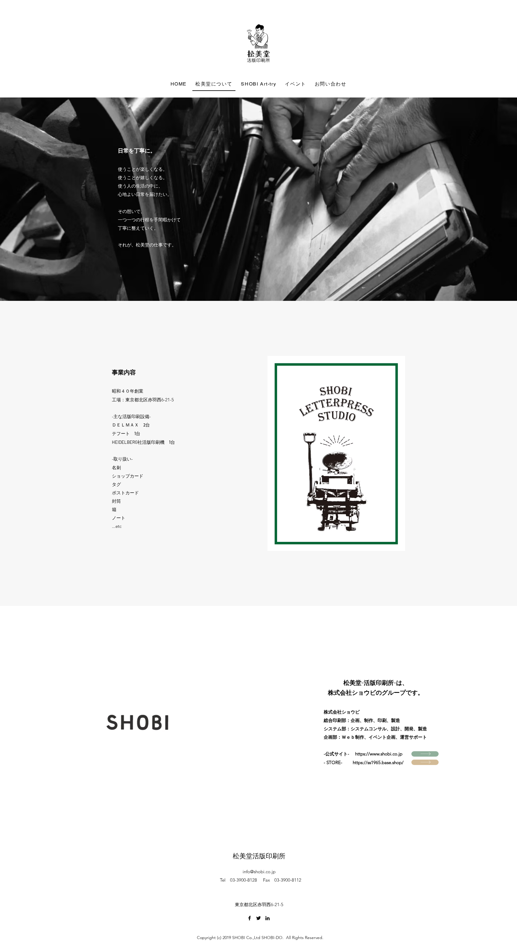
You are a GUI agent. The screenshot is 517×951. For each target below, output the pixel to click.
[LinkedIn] (267, 918)
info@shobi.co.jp (259, 871)
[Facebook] (250, 918)
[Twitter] (258, 918)
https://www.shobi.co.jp (378, 754)
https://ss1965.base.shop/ (378, 762)
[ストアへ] (425, 754)
